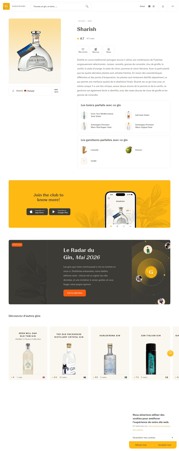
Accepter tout (164, 445)
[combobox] (60, 6)
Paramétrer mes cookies (144, 437)
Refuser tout (141, 445)
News (142, 6)
